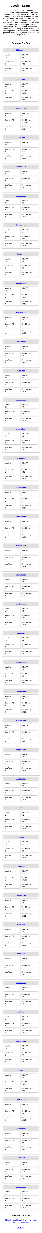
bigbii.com (21, 79)
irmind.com (21, 808)
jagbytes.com (21, 749)
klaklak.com (21, 341)
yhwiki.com (21, 866)
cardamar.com (21, 400)
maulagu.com (21, 108)
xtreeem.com (21, 167)
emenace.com (21, 312)
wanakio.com (21, 720)
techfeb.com (21, 225)
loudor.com (21, 633)
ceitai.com (21, 954)
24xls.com (21, 254)
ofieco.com (21, 1099)
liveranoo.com (21, 1187)
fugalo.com (21, 1012)
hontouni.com (21, 429)
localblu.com (21, 604)
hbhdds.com (21, 50)
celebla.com (21, 516)
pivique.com (21, 983)
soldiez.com (21, 691)
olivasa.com (21, 487)
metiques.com (21, 575)
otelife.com (21, 371)
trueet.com (21, 137)
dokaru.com (21, 196)
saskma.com (21, 662)
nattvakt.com (21, 458)
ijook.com (21, 924)
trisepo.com (21, 1128)
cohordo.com (21, 895)
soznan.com (21, 1041)
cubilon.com (21, 545)
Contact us (21, 1228)
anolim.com (21, 1070)
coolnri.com (21, 779)
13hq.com (21, 1158)
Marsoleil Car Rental (13, 1220)
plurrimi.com (21, 283)
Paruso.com (24, 1222)
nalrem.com (21, 837)
